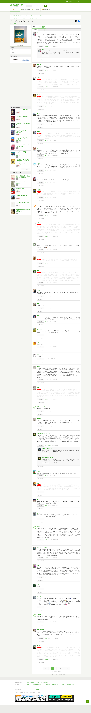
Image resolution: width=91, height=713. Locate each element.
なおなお (39, 418)
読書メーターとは (30, 682)
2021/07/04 (55, 621)
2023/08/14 (55, 140)
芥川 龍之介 (18, 183)
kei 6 (38, 565)
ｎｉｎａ (39, 178)
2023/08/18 (55, 124)
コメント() (49, 46)
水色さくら (40, 131)
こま (38, 342)
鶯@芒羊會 (40, 645)
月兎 (38, 270)
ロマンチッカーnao (41, 547)
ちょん (38, 499)
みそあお (39, 366)
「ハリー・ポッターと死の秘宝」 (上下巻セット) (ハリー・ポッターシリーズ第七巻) (23, 138)
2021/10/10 (55, 577)
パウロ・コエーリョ (19, 203)
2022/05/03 (55, 346)
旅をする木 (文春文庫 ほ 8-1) (21, 195)
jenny (38, 243)
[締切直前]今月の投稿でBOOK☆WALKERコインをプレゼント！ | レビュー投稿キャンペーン (29, 15)
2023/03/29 (55, 197)
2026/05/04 (55, 70)
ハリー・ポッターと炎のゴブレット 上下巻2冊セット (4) (22, 131)
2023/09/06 (55, 106)
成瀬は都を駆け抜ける (20, 188)
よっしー (39, 94)
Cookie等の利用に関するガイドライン (51, 684)
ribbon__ (39, 290)
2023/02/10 (55, 215)
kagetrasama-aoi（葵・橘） (44, 433)
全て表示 (35, 29)
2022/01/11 (55, 475)
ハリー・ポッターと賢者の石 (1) (22, 109)
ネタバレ (41, 29)
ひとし (38, 113)
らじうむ (39, 64)
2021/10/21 (55, 557)
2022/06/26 (55, 321)
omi (38, 315)
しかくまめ (40, 329)
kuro (38, 584)
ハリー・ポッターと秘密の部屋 (22, 116)
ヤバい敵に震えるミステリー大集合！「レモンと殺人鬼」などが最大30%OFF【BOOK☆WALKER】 (30, 18)
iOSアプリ (37, 689)
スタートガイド (39, 682)
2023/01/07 (55, 249)
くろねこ (39, 77)
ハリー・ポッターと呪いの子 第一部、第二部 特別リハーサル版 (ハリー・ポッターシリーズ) (22, 160)
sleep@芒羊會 (40, 629)
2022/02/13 (55, 411)
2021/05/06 (55, 659)
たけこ (38, 163)
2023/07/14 (55, 170)
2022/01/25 (55, 445)
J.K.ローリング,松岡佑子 (20, 146)
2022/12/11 (55, 263)
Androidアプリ (30, 689)
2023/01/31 (55, 236)
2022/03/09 (55, 399)
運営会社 (28, 684)
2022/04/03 (55, 379)
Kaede (38, 526)
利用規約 (46, 682)
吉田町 (38, 513)
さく (38, 148)
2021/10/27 (55, 539)
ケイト (38, 257)
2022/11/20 (55, 282)
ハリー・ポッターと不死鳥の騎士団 (22, 144)
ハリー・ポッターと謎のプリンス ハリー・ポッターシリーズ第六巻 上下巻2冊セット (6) (22, 152)
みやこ (38, 32)
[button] (45, 6)
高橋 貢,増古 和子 (19, 211)
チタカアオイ (40, 354)
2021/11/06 (55, 505)
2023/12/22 (55, 86)
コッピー (39, 614)
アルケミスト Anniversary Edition (22, 202)
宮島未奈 (17, 190)
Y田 (38, 222)
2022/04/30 (53, 358)
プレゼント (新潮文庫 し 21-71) (22, 175)
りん (38, 387)
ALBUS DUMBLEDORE (47, 448)
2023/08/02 (55, 155)
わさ (38, 303)
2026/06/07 (55, 46)
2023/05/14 (55, 182)
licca (38, 471)
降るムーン (40, 596)
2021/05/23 (55, 638)
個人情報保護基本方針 (37, 684)
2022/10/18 (55, 296)
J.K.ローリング (16, 13)
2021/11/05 (55, 518)
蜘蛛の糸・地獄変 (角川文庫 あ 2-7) (22, 181)
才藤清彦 (39, 190)
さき (38, 205)
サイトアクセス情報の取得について (67, 684)
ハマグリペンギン (41, 406)
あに (38, 483)
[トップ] (10, 13)
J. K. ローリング (18, 155)
